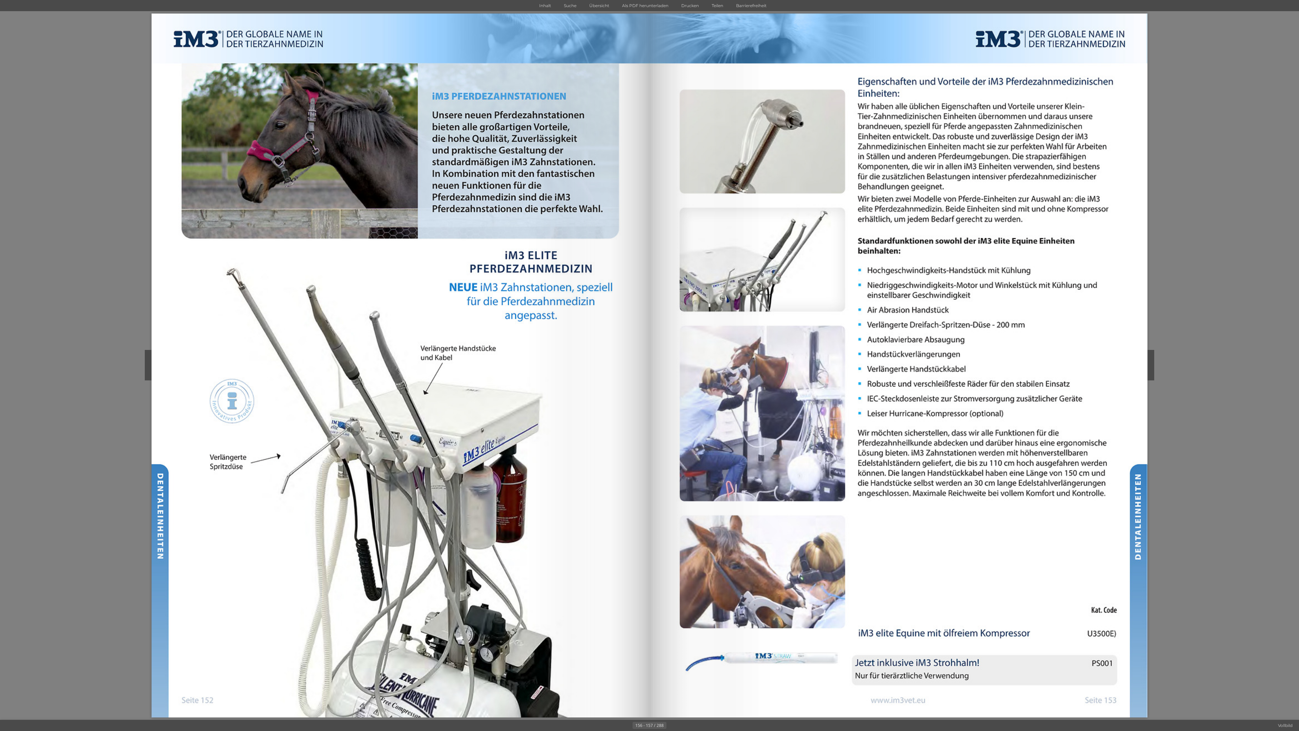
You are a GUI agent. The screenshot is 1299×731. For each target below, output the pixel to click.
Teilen (717, 5)
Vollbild (1285, 725)
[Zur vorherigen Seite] (627, 725)
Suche (570, 5)
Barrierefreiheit (751, 5)
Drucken (690, 5)
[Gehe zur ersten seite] (616, 725)
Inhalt (545, 5)
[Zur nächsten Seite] (671, 725)
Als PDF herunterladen (645, 5)
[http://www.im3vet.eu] (898, 701)
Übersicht (599, 5)
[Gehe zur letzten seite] (682, 725)
